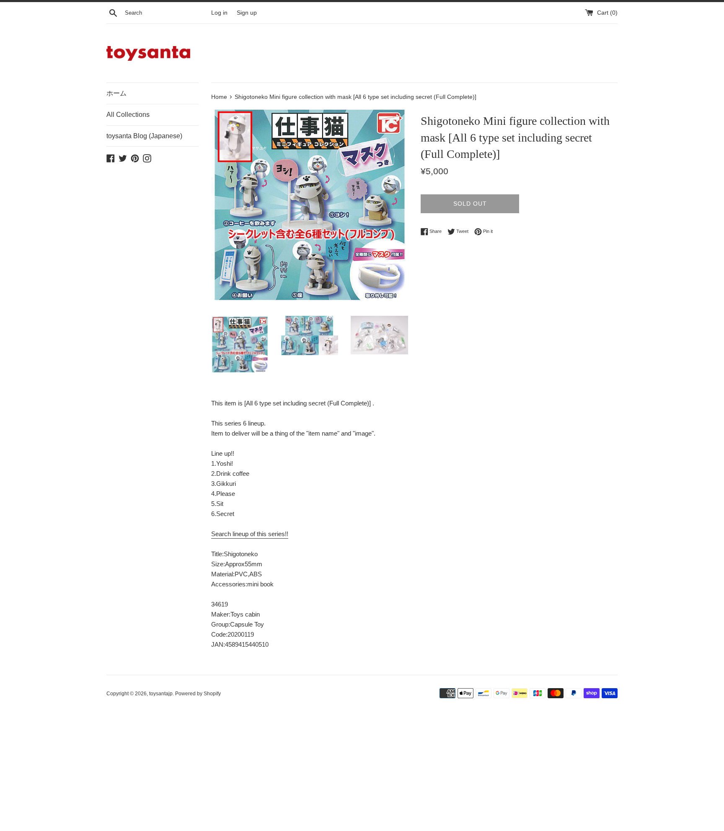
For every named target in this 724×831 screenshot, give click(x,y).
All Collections (128, 114)
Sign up (247, 13)
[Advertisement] (357, 769)
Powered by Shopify (198, 694)
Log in (219, 13)
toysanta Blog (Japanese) (144, 135)
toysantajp (161, 694)
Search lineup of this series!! (249, 533)
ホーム (116, 93)
